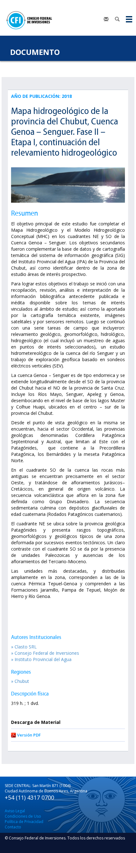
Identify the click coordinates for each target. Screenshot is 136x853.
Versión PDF (29, 735)
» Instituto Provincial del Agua (41, 659)
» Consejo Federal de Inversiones (45, 653)
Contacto (13, 827)
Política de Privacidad (24, 821)
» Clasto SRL (24, 647)
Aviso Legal (15, 811)
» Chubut (20, 681)
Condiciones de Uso (23, 816)
